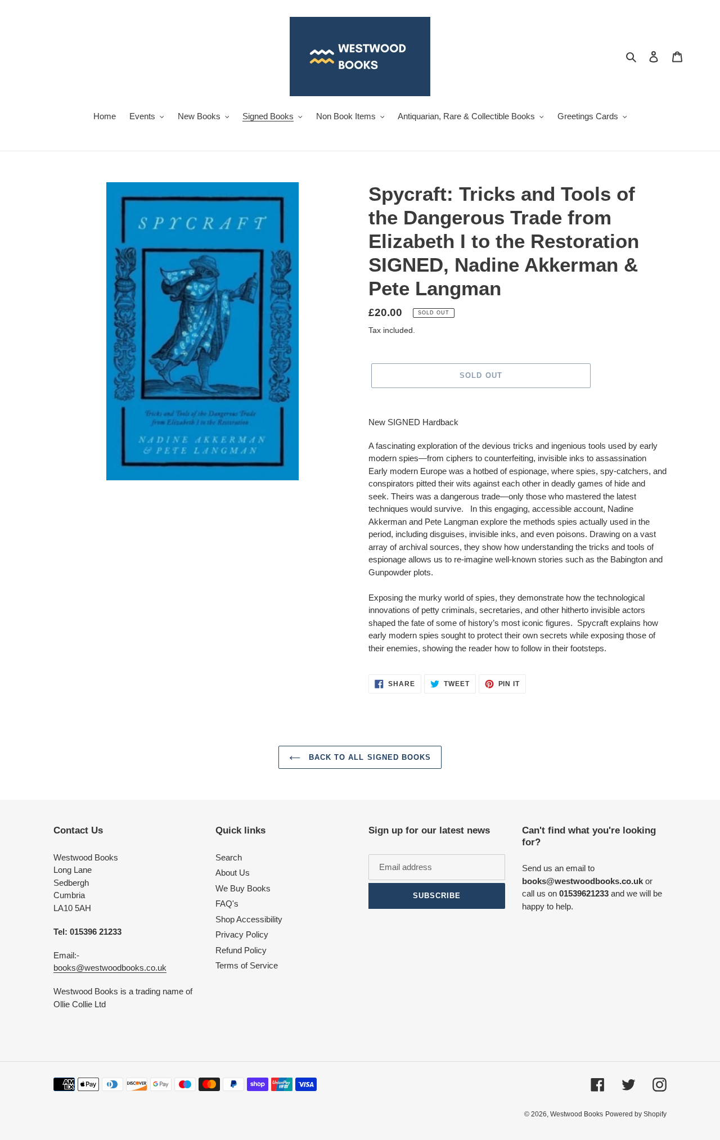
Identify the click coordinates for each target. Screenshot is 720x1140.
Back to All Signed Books (368, 757)
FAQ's (226, 903)
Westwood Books (576, 1114)
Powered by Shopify (636, 1114)
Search (228, 857)
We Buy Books (243, 888)
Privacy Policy (241, 934)
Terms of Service (246, 965)
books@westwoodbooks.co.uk (109, 967)
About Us (232, 872)
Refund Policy (241, 950)
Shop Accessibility (248, 919)
